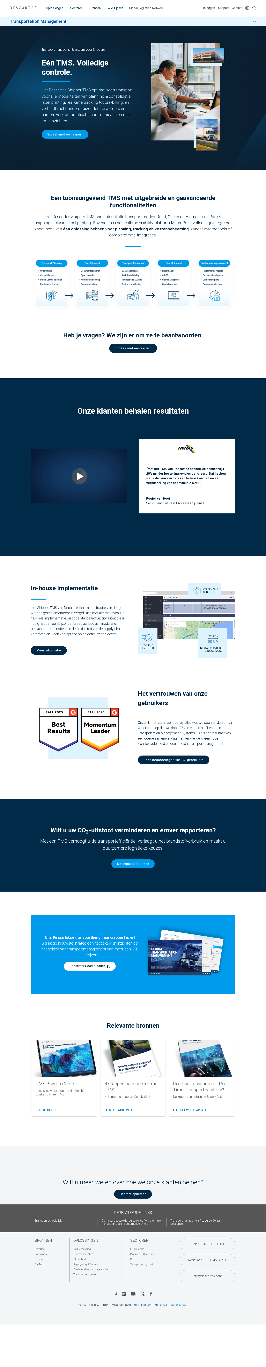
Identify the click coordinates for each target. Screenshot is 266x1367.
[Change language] (247, 8)
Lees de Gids (46, 1110)
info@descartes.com (207, 1276)
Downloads (41, 1254)
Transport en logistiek (48, 1220)
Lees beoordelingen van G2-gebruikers (174, 760)
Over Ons (40, 1249)
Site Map (39, 1264)
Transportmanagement (85, 1274)
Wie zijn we (115, 8)
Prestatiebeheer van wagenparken (91, 1269)
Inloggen (209, 8)
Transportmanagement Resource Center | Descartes (196, 1222)
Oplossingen (54, 8)
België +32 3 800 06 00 (207, 1244)
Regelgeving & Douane (85, 1264)
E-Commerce (137, 1249)
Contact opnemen (133, 1194)
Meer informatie (48, 650)
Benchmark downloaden (88, 966)
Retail (133, 1259)
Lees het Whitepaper (121, 1110)
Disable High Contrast (173, 1304)
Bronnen (95, 8)
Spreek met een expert (65, 134)
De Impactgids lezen (133, 864)
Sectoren (76, 8)
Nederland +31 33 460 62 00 (207, 1260)
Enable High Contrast (144, 1304)
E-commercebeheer (83, 1254)
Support (223, 8)
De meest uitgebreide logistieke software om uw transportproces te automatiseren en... (131, 1222)
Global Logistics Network (146, 8)
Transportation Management (38, 21)
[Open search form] (254, 8)
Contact (237, 8)
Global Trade (80, 1259)
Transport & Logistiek (141, 1264)
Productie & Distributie (142, 1254)
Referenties (41, 1259)
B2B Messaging (82, 1249)
